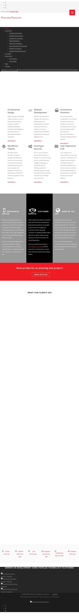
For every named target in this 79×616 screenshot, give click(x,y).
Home (7, 28)
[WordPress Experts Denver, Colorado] (10, 576)
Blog (6, 64)
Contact (7, 66)
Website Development (16, 36)
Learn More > (12, 141)
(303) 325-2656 (14, 11)
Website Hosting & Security (17, 51)
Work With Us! (41, 274)
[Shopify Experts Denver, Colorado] (10, 586)
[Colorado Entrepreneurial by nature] (39, 602)
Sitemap (55, 594)
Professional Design (15, 33)
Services (7, 31)
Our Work (8, 54)
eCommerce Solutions (16, 38)
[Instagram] (5, 5)
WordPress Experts (15, 48)
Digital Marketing (14, 41)
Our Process (13, 59)
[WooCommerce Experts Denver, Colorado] (10, 592)
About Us (8, 56)
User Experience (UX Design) (18, 46)
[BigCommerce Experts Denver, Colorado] (10, 581)
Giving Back (12, 61)
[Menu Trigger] (72, 12)
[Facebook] (5, 3)
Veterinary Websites (15, 43)
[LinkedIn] (5, 8)
